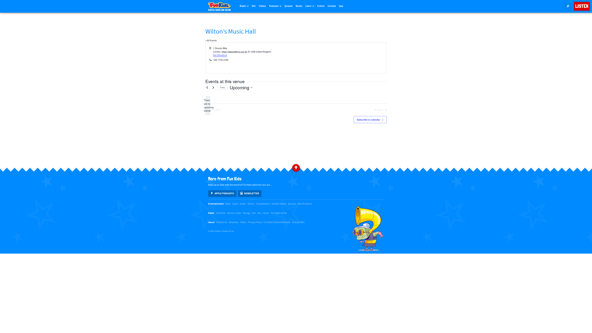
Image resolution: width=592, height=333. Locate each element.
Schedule (221, 213)
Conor (266, 213)
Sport (235, 204)
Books (299, 6)
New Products (305, 204)
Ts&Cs (243, 222)
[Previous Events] (207, 87)
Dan (254, 213)
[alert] (207, 105)
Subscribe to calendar (368, 119)
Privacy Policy (255, 222)
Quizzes (288, 6)
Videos (262, 6)
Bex (259, 213)
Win (254, 6)
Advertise (233, 222)
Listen (581, 6)
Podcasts (274, 6)
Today (222, 87)
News (228, 204)
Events (321, 6)
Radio (243, 6)
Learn (308, 6)
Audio (243, 204)
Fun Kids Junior (279, 213)
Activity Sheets (278, 204)
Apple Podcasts (224, 193)
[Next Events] (213, 87)
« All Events (211, 40)
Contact (332, 6)
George (246, 213)
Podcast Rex (298, 222)
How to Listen (234, 213)
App (341, 6)
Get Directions (220, 55)
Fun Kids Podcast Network (276, 222)
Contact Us (221, 222)
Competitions (263, 204)
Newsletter (251, 193)
